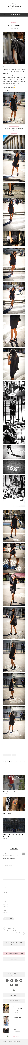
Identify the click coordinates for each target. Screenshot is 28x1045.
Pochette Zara (14, 133)
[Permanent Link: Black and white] (6, 1032)
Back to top (20, 1042)
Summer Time (17, 1017)
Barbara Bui (7, 754)
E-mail (5, 887)
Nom (4, 882)
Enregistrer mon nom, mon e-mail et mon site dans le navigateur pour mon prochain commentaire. (6, 908)
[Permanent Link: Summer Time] (6, 1025)
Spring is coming (9, 791)
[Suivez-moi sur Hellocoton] (14, 1036)
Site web (5, 892)
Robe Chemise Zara (14, 126)
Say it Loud (7, 813)
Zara (13, 754)
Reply (23, 853)
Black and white (17, 1029)
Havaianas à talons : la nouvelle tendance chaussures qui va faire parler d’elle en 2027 (18, 1007)
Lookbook (14, 22)
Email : (14, 948)
